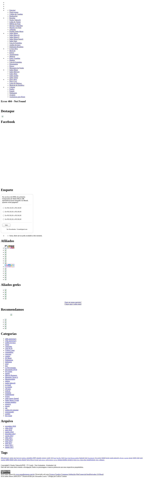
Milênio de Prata (15, 24)
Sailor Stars (13, 41)
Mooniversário (10, 379)
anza (15, 458)
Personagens (13, 64)
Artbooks (12, 29)
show (78, 460)
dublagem (8, 362)
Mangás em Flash (15, 28)
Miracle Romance (11, 375)
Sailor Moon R (14, 35)
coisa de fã (8, 348)
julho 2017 (8, 438)
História (12, 60)
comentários (9, 352)
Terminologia (13, 54)
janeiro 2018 (9, 432)
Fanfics (11, 89)
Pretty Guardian (14, 58)
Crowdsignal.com (22, 229)
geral (6, 364)
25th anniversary (10, 341)
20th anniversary (10, 339)
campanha (8, 346)
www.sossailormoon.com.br (24, 474)
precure (131, 458)
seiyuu (55, 460)
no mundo (8, 387)
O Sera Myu (13, 49)
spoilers (7, 414)
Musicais (12, 51)
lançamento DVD (11, 370)
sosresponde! (9, 412)
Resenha (12, 18)
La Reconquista (10, 368)
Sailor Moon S (14, 37)
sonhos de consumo (11, 410)
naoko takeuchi (10, 383)
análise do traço (10, 343)
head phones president (73, 458)
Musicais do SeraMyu (16, 85)
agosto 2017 (9, 436)
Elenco (11, 52)
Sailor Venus (13, 77)
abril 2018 (8, 430)
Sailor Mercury (14, 72)
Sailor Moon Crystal (12, 400)
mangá (7, 373)
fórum (66, 458)
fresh (62, 458)
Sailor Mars (13, 74)
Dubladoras (9, 360)
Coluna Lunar (10, 350)
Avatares (12, 95)
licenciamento (91, 458)
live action (8, 371)
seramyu (8, 404)
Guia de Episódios (15, 43)
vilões (97, 460)
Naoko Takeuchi (15, 20)
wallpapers (101, 460)
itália (86, 458)
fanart (54, 458)
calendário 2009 (31, 458)
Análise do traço (14, 45)
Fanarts (11, 91)
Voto (6, 225)
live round (8, 416)
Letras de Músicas (15, 83)
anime (7, 345)
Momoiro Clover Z (11, 377)
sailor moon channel (12, 398)
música (7, 381)
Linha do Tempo (15, 22)
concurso (8, 354)
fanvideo (59, 458)
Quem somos (13, 12)
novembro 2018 (10, 426)
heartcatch (81, 458)
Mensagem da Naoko (16, 68)
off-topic (8, 389)
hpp (6, 366)
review (7, 396)
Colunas (12, 87)
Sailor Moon (13, 33)
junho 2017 (9, 440)
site (6, 408)
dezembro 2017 (10, 434)
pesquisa (126, 458)
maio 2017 (8, 441)
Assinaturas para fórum (17, 97)
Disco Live (13, 81)
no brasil (8, 385)
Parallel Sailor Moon (16, 31)
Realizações (13, 16)
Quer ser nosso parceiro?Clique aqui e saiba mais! (73, 303)
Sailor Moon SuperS (16, 39)
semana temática (10, 402)
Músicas (12, 56)
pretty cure (136, 458)
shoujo (7, 406)
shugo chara (83, 460)
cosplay (7, 356)
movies (108, 458)
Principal (12, 10)
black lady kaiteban (21, 458)
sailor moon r (42, 460)
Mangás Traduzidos (16, 26)
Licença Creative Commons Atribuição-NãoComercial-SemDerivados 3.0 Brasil (76, 474)
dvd (52, 458)
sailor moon (10, 460)
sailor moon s (50, 460)
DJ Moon (8, 358)
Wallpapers (13, 93)
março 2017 (9, 445)
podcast (7, 391)
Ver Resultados (11, 229)
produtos (8, 393)
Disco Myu (13, 79)
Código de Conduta (16, 14)
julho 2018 (8, 428)
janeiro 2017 (9, 447)
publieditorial (9, 395)
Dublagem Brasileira (16, 47)
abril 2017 (8, 443)
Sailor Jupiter (13, 76)
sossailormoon (91, 460)
